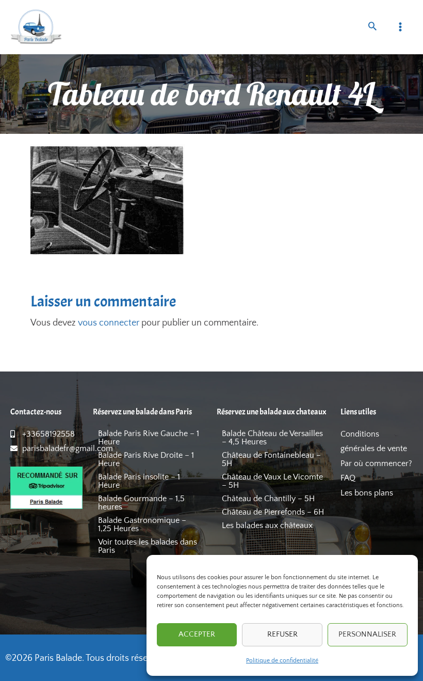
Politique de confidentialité (282, 660)
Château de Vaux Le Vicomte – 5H (272, 481)
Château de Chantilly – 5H (268, 498)
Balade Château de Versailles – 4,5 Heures (272, 437)
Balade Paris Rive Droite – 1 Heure (146, 459)
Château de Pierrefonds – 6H (273, 512)
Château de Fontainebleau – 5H (271, 459)
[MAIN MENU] (400, 27)
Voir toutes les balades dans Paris (147, 546)
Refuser (282, 634)
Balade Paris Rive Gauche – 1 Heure (148, 437)
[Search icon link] (372, 27)
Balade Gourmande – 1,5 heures (141, 503)
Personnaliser (367, 634)
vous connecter (108, 323)
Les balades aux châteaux (267, 525)
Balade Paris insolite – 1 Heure (139, 481)
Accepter (196, 634)
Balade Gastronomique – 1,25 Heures (142, 524)
